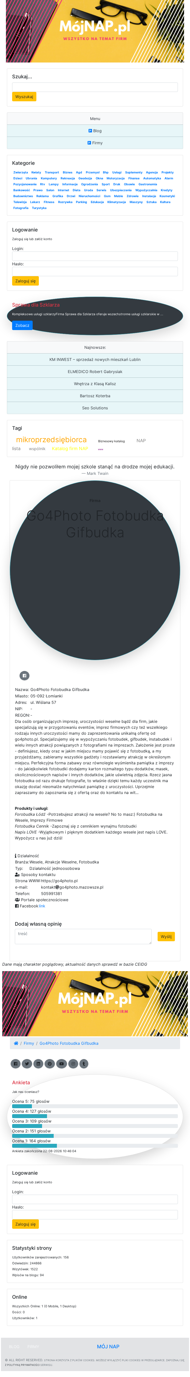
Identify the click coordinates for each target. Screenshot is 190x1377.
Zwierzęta (20, 172)
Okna (99, 178)
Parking (81, 202)
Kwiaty (36, 172)
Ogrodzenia (89, 184)
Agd (79, 172)
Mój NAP (108, 1347)
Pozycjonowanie (25, 184)
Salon (50, 190)
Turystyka (39, 208)
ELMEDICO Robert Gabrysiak (95, 371)
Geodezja (85, 178)
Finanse (134, 178)
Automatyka (152, 178)
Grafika (57, 196)
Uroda (88, 190)
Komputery (49, 178)
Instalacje (149, 196)
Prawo (38, 190)
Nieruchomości (89, 196)
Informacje (70, 184)
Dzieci (17, 178)
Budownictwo (23, 196)
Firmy (97, 142)
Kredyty (166, 190)
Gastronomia (148, 184)
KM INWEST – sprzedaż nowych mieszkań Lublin (95, 359)
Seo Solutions (95, 407)
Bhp (106, 172)
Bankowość (21, 190)
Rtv (42, 184)
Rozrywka (65, 202)
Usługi (116, 172)
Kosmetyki (167, 196)
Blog (97, 130)
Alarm (169, 178)
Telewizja (20, 202)
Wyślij (166, 936)
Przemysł (92, 172)
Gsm (107, 196)
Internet (63, 190)
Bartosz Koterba (95, 395)
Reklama (42, 196)
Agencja (152, 172)
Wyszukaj (24, 96)
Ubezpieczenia (121, 190)
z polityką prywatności (22, 1364)
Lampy (54, 184)
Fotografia (20, 208)
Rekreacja (68, 178)
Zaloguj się (25, 280)
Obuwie (129, 184)
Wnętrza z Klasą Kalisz (95, 383)
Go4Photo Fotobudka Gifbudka (69, 1043)
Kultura (165, 202)
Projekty (168, 172)
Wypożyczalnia (146, 190)
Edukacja (97, 202)
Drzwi (71, 196)
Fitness (49, 202)
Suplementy (133, 172)
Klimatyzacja (116, 202)
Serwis (101, 190)
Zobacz (22, 325)
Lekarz (35, 202)
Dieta (76, 190)
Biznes (67, 172)
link (42, 905)
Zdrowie (133, 196)
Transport (52, 172)
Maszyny (136, 202)
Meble (118, 196)
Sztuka (151, 202)
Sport (106, 184)
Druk (116, 184)
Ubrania (31, 178)
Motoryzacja (116, 178)
